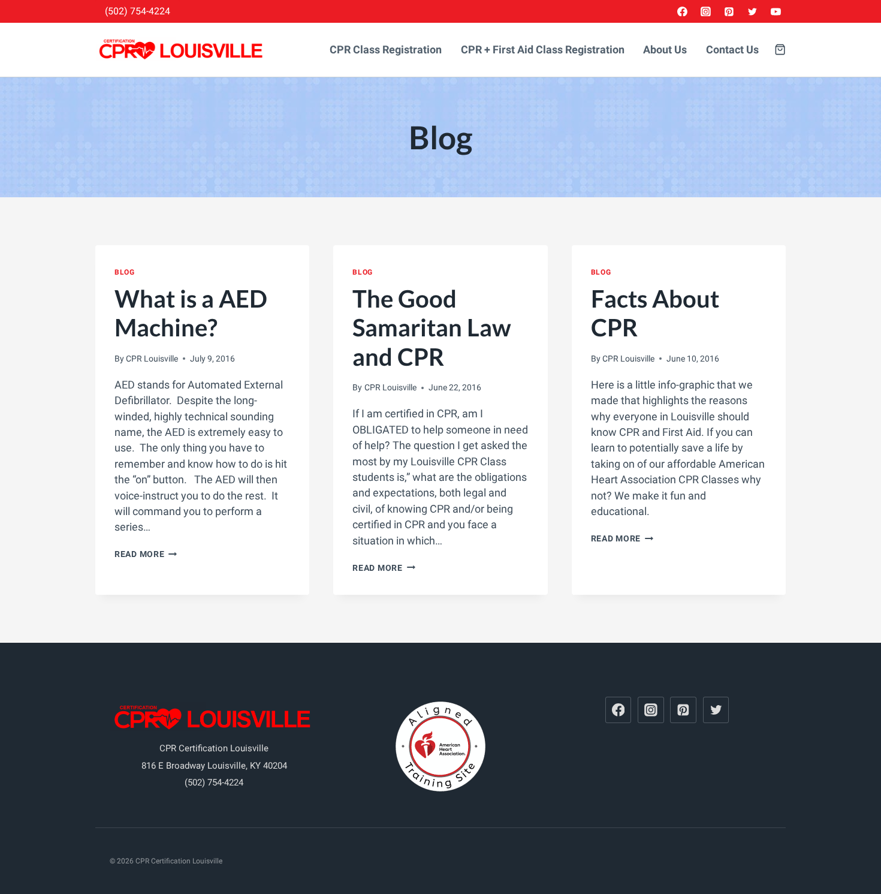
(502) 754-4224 (137, 11)
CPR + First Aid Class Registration (542, 50)
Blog (124, 272)
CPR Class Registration (386, 50)
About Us (665, 50)
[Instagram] (706, 11)
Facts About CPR (655, 313)
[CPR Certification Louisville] (182, 50)
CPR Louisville (152, 358)
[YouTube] (775, 11)
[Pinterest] (729, 11)
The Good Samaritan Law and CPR (431, 327)
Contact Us (732, 50)
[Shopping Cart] (780, 49)
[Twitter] (752, 11)
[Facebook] (682, 11)
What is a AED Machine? (190, 313)
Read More (145, 554)
